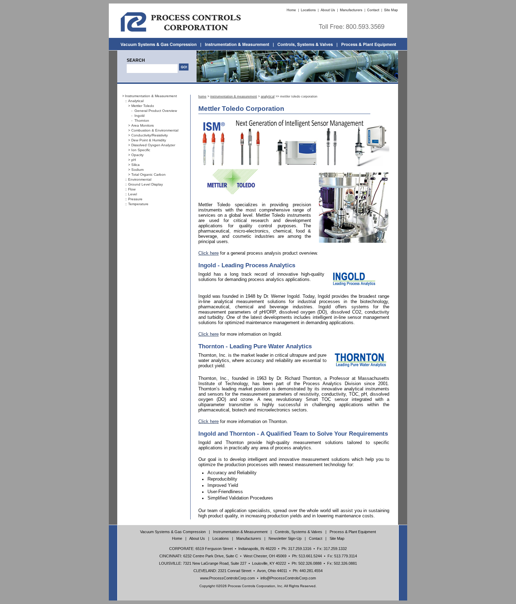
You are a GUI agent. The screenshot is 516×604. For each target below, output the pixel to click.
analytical (267, 96)
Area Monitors (142, 125)
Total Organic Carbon (148, 174)
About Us (197, 538)
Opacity (137, 155)
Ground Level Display (145, 184)
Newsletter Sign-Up (285, 538)
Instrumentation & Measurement (151, 96)
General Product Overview (155, 111)
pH (133, 160)
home (202, 96)
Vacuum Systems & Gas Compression (173, 532)
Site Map (337, 538)
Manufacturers (248, 538)
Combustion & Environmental (154, 130)
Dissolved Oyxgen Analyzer (153, 145)
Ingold (139, 116)
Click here (208, 253)
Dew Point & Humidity (148, 140)
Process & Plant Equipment (353, 532)
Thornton (141, 120)
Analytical (136, 101)
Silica (135, 165)
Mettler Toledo (142, 106)
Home (177, 538)
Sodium (137, 170)
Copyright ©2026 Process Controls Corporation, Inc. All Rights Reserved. (258, 586)
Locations (220, 538)
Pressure (135, 199)
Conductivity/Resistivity (149, 135)
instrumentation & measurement (233, 96)
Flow (131, 189)
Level (132, 194)
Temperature (138, 204)
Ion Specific (140, 150)
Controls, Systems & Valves (298, 532)
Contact (315, 538)
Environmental (139, 179)
